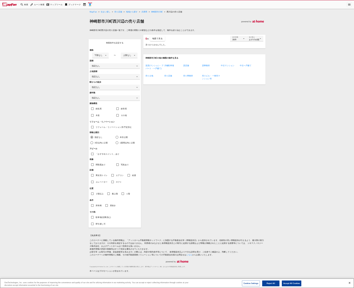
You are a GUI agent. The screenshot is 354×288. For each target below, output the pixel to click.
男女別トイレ (102, 175)
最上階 (115, 194)
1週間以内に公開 (127, 143)
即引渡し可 (101, 224)
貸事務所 (206, 65)
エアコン (120, 175)
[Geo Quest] (90, 4)
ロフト (119, 182)
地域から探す (132, 12)
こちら (189, 255)
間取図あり (101, 165)
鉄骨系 (124, 109)
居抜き (113, 205)
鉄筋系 (99, 109)
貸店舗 (186, 65)
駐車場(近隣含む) (103, 217)
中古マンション (227, 65)
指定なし (98, 137)
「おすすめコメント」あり (107, 154)
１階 (128, 194)
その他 (124, 115)
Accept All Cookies (291, 283)
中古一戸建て (245, 65)
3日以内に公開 (101, 143)
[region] (177, 283)
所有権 (99, 205)
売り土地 (149, 76)
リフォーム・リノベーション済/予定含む (114, 127)
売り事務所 (188, 76)
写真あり (125, 165)
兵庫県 (144, 12)
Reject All (271, 283)
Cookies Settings (251, 283)
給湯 (134, 175)
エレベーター (102, 182)
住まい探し (105, 12)
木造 (98, 115)
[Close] (350, 283)
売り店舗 (118, 12)
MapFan (93, 12)
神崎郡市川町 (157, 12)
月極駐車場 (169, 65)
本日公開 (124, 137)
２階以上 (100, 194)
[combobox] (100, 55)
